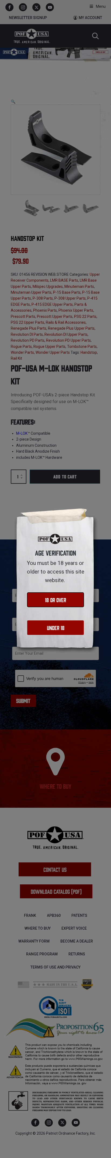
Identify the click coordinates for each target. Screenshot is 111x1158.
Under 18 (55, 627)
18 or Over (55, 599)
